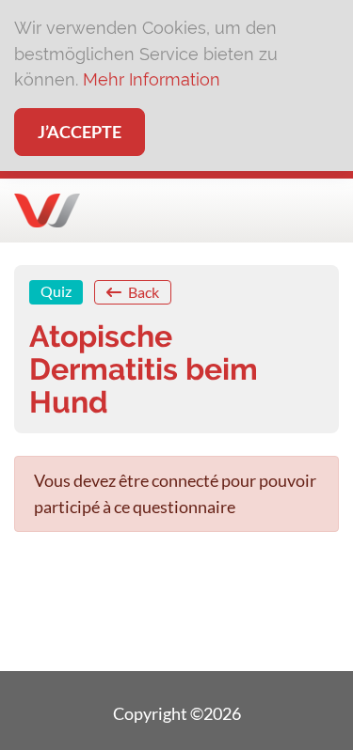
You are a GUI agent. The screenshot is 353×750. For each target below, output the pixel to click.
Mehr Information (151, 79)
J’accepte (79, 131)
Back (142, 292)
